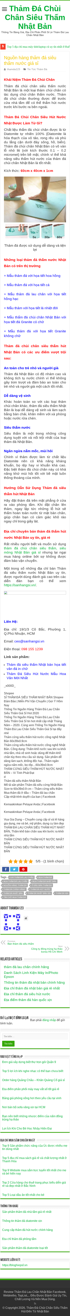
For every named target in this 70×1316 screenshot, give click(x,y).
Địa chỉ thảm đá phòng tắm (19, 1238)
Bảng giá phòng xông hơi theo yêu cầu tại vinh (31, 1098)
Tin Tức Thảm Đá (37, 69)
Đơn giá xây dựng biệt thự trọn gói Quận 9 (29, 1062)
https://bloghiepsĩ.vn (14, 1265)
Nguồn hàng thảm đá (15, 885)
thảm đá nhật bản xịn (39, 893)
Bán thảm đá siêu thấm (21, 942)
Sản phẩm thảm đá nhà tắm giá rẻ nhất (26, 1211)
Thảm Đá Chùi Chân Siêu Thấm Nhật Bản (35, 17)
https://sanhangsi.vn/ (20, 585)
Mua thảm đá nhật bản (44, 881)
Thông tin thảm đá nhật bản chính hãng (34, 982)
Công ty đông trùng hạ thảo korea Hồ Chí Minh (46, 949)
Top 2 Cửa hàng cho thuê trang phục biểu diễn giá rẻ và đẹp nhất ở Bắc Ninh (34, 1184)
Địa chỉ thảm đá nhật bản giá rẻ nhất (32, 988)
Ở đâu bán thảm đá (42, 885)
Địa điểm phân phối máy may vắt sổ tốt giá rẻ (30, 1089)
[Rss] (35, 1303)
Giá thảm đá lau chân (21, 877)
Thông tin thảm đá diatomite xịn (22, 1220)
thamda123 (13, 69)
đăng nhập (49, 1020)
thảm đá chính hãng (14, 889)
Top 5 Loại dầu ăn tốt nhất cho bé (23, 1194)
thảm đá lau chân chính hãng (26, 967)
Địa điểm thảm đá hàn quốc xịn (28, 1000)
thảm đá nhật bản (13, 893)
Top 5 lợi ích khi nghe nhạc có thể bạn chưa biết (32, 1071)
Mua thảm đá (45, 877)
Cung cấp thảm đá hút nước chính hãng (27, 1229)
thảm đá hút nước (40, 889)
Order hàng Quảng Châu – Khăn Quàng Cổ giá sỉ (33, 1080)
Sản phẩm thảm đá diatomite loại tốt (25, 1247)
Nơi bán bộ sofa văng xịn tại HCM (23, 1107)
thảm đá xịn (62, 893)
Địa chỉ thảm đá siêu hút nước (27, 994)
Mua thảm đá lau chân (15, 881)
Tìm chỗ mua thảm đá (14, 897)
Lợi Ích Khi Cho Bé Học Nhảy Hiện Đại (27, 1128)
